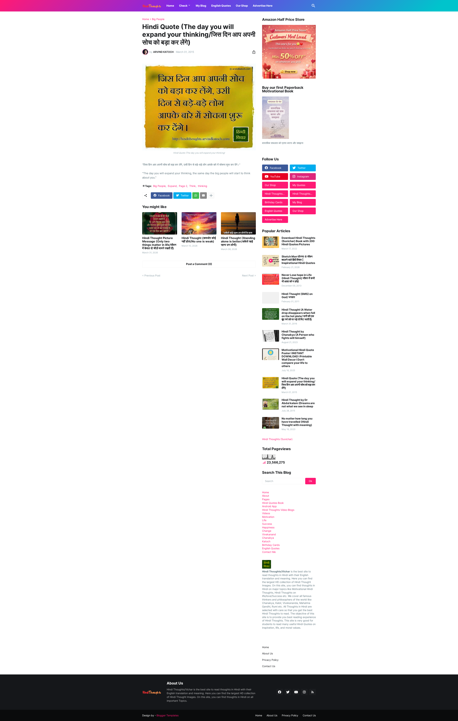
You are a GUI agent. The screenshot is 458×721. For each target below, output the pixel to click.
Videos (266, 513)
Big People (158, 19)
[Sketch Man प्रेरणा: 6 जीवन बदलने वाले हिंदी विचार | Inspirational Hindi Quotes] (270, 261)
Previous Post (152, 275)
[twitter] (288, 692)
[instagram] (304, 692)
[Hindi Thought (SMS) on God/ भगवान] (270, 298)
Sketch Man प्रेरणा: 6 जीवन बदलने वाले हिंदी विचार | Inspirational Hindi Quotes (298, 260)
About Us (267, 653)
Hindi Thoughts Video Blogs (278, 509)
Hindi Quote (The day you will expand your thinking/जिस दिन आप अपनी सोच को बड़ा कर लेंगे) (298, 383)
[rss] (312, 692)
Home (170, 5)
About (265, 495)
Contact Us (268, 666)
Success (267, 523)
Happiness (268, 527)
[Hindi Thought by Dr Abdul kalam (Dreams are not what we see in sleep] (270, 404)
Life (264, 520)
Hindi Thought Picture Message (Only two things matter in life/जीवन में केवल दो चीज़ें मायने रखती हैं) (159, 243)
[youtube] (296, 692)
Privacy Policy (270, 659)
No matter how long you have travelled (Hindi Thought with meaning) (297, 422)
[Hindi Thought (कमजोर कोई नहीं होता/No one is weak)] (199, 223)
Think (192, 185)
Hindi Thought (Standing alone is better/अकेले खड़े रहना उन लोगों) (238, 241)
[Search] (313, 6)
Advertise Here (262, 5)
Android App (269, 506)
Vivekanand (269, 534)
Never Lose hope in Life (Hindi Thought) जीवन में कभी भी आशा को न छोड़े (298, 278)
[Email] (203, 195)
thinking (202, 185)
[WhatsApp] (195, 195)
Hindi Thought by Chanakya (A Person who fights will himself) (298, 335)
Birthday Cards (271, 544)
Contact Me (269, 551)
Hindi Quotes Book (273, 502)
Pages (265, 499)
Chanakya (268, 537)
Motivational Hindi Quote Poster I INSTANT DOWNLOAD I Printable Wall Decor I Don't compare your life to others (298, 358)
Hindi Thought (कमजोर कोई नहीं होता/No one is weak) (199, 239)
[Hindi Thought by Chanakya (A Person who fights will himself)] (270, 336)
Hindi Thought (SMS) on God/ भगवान (297, 295)
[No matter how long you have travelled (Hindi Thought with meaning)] (270, 423)
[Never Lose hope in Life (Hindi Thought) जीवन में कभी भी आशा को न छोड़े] (270, 279)
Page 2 (183, 185)
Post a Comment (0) (199, 264)
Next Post (248, 275)
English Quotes (221, 5)
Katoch (266, 541)
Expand (172, 185)
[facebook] (279, 692)
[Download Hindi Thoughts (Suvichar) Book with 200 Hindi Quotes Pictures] (270, 242)
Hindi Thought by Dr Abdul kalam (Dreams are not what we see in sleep (298, 403)
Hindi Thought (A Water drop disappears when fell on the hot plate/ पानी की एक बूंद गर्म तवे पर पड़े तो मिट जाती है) (298, 314)
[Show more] (211, 195)
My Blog (201, 5)
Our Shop (242, 5)
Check (183, 5)
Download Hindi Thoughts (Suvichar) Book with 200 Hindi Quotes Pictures (298, 241)
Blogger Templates (168, 715)
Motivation (268, 516)
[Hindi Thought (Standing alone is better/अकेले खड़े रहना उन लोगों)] (238, 223)
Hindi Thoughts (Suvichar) (277, 439)
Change (266, 530)
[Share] (253, 52)
